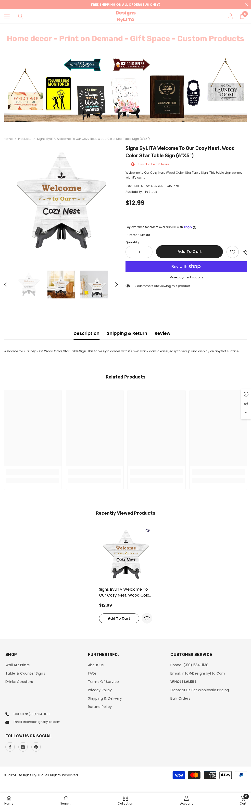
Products (24, 139)
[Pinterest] (36, 747)
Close (247, 5)
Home (8, 139)
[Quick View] (147, 530)
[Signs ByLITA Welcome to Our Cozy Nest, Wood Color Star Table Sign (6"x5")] (126, 555)
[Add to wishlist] (232, 252)
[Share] (243, 252)
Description (87, 333)
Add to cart (189, 251)
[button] (5, 284)
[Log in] (230, 16)
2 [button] (128, 115)
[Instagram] (23, 747)
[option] (125, 89)
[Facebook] (10, 747)
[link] (32, 472)
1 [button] (123, 115)
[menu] (7, 16)
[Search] (21, 16)
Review (162, 333)
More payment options (186, 277)
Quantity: (133, 242)
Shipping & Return (127, 333)
